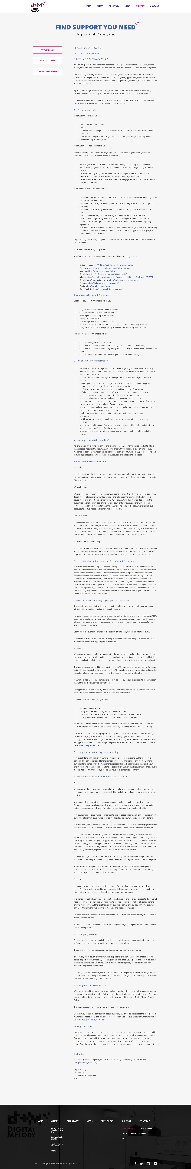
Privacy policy (47, 50)
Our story (114, 6)
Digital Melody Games (54, 1163)
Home (88, 6)
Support (140, 6)
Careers (142, 1133)
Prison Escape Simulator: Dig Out (57, 1130)
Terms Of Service (129, 1133)
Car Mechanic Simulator (57, 1138)
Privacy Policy (127, 1128)
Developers (107, 1121)
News (127, 6)
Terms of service (47, 60)
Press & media (145, 1128)
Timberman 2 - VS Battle (57, 1145)
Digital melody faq (47, 71)
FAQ (123, 1138)
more (53, 1151)
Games (100, 6)
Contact (154, 6)
